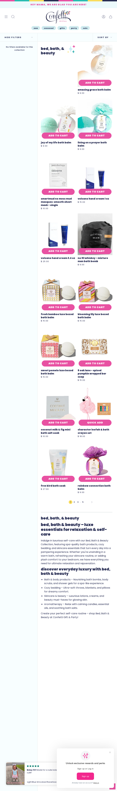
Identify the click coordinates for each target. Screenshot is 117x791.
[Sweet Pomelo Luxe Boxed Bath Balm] (58, 346)
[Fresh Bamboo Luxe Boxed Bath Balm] (58, 290)
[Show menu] (6, 16)
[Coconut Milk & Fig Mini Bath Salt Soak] (58, 406)
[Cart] (110, 16)
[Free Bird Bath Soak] (58, 462)
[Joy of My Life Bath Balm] (58, 119)
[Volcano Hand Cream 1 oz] (95, 175)
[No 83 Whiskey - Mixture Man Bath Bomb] (95, 234)
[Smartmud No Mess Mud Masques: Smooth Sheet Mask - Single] (58, 175)
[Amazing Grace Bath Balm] (95, 66)
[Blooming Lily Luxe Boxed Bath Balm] (95, 290)
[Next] (92, 502)
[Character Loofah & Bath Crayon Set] (95, 406)
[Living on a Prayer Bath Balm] (95, 119)
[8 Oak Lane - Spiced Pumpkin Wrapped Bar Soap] (95, 346)
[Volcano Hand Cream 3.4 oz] (58, 234)
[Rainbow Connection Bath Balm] (95, 462)
